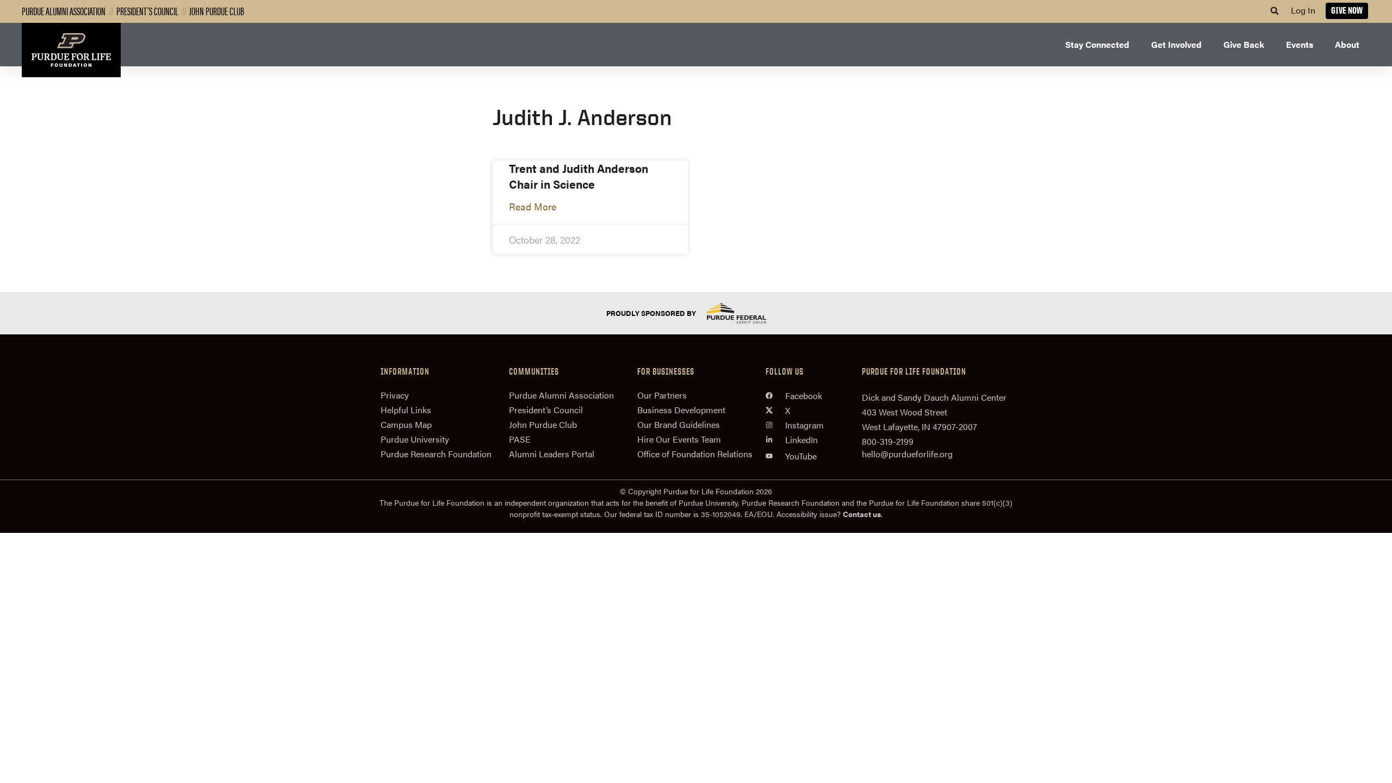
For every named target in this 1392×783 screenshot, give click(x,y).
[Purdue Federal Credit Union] (746, 313)
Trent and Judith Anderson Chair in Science (578, 176)
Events (1299, 44)
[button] (1274, 11)
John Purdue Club (216, 10)
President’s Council (147, 10)
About (1347, 44)
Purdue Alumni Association (63, 10)
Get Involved (1176, 44)
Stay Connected (1097, 44)
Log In (1303, 10)
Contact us (862, 513)
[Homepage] (71, 50)
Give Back (1243, 44)
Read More (532, 206)
